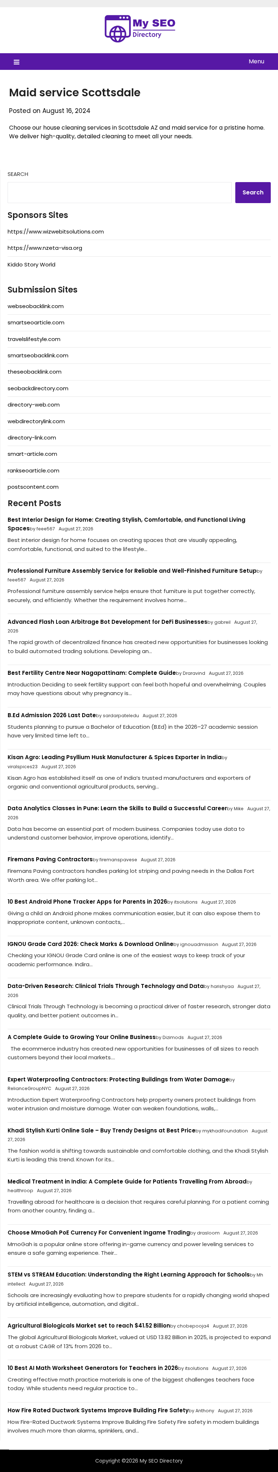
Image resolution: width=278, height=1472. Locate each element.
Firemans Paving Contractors (50, 859)
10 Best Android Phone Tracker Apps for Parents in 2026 (87, 901)
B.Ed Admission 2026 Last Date (52, 715)
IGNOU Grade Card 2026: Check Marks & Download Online (90, 944)
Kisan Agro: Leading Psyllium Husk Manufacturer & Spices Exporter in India (115, 757)
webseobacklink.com (36, 306)
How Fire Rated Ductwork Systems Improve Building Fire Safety (98, 1410)
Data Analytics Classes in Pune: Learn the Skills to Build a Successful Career (117, 808)
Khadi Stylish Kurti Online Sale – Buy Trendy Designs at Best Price (101, 1130)
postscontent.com (33, 487)
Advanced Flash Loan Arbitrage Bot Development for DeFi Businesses (107, 622)
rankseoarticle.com (33, 470)
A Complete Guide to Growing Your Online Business (82, 1037)
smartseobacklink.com (38, 355)
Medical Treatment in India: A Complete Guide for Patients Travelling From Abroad (127, 1181)
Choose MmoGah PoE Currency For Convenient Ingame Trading (99, 1232)
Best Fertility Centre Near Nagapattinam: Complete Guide (92, 673)
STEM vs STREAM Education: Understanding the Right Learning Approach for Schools (129, 1274)
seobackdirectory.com (38, 388)
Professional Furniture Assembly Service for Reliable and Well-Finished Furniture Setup (132, 571)
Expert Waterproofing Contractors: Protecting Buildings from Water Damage (118, 1079)
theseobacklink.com (35, 371)
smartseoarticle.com (36, 322)
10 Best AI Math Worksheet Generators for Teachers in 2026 (93, 1368)
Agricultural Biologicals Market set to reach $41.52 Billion (89, 1325)
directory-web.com (34, 404)
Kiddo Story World (31, 264)
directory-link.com (32, 437)
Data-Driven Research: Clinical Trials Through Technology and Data (106, 986)
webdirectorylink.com (36, 421)
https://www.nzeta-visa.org (45, 248)
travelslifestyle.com (34, 339)
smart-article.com (32, 454)
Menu (256, 61)
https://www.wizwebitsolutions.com (56, 231)
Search (18, 174)
